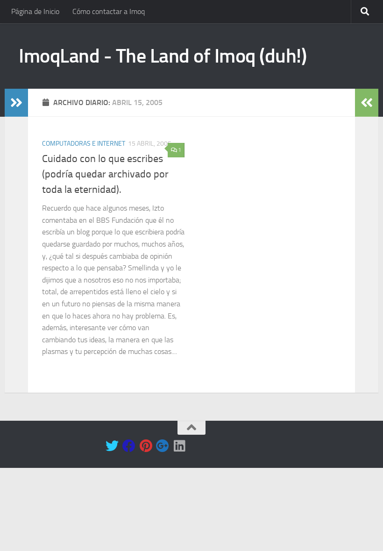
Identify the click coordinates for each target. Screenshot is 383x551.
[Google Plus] (162, 445)
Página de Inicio (35, 11)
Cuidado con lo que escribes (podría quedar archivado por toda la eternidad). (105, 174)
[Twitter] (112, 445)
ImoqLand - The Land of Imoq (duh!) (162, 56)
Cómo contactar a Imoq (108, 11)
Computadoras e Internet (83, 144)
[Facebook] (128, 445)
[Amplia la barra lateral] (16, 103)
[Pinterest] (145, 445)
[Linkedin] (179, 445)
